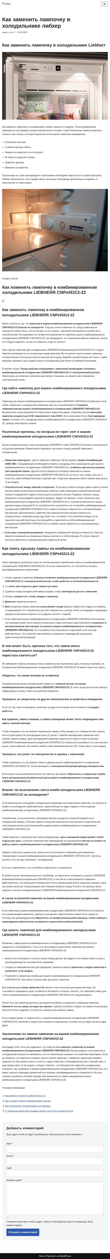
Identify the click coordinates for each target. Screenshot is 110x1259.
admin (11, 32)
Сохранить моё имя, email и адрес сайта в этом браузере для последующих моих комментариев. (49, 1223)
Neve (42, 1256)
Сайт (9, 1168)
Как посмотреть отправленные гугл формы (28, 1106)
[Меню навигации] (104, 3)
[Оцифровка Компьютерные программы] (10, 4)
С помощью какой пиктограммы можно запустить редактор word (39, 1111)
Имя (9, 1143)
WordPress (65, 1256)
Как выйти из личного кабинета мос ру (25, 1096)
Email (10, 1156)
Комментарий (14, 1180)
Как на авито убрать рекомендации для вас (28, 1101)
